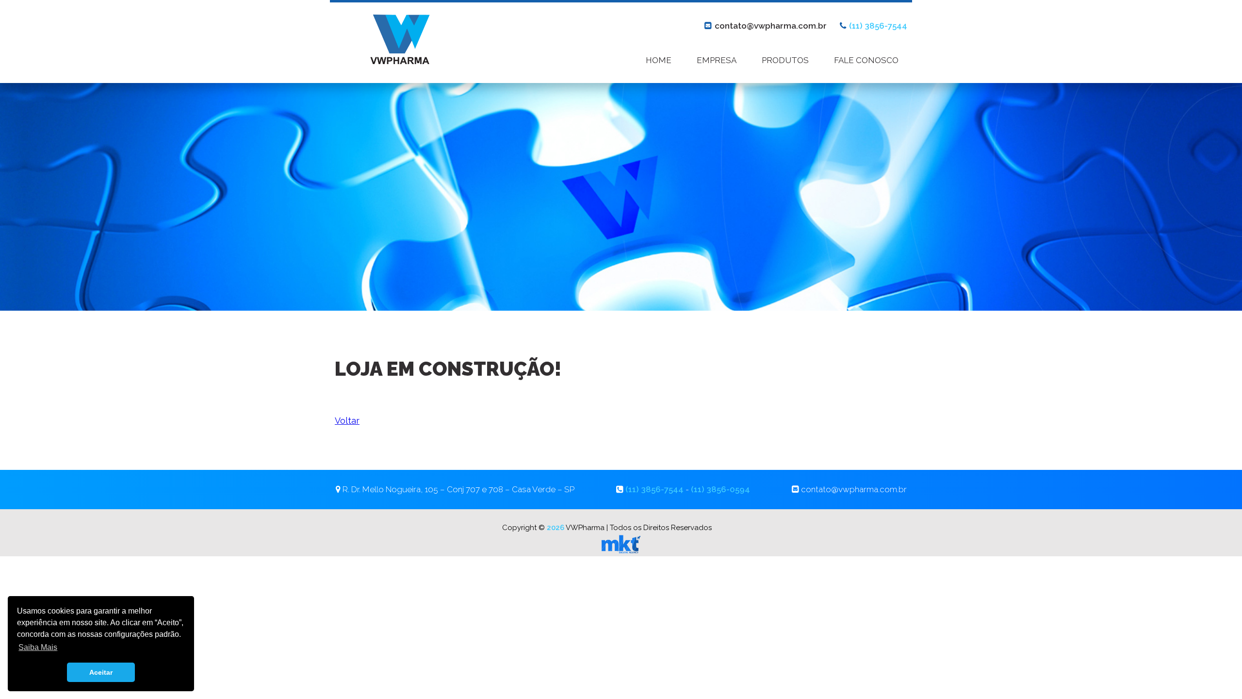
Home (658, 60)
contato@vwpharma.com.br (771, 26)
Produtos (785, 60)
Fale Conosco (866, 60)
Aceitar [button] (101, 672)
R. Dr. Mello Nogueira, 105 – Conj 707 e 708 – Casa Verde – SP (458, 489)
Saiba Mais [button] (37, 647)
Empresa (716, 60)
